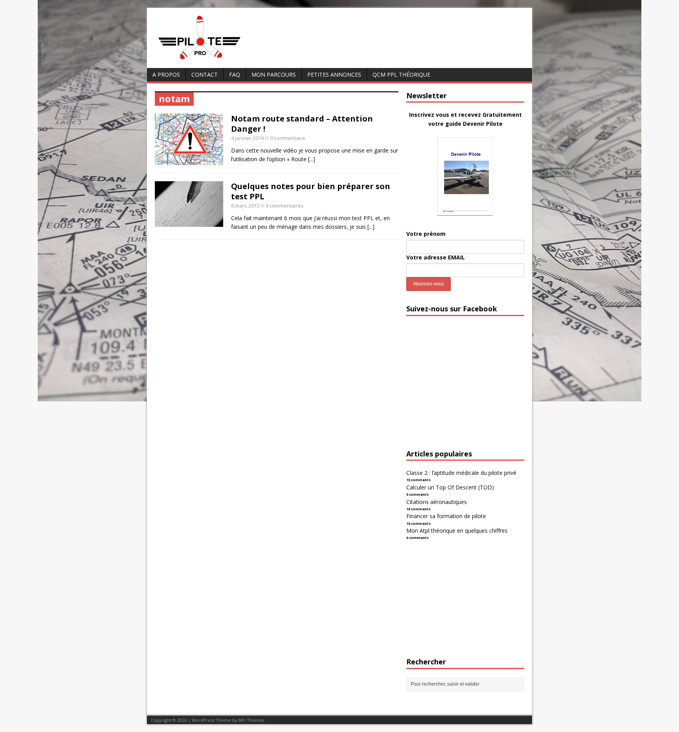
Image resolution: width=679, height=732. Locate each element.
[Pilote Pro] (216, 59)
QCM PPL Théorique (401, 74)
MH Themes (251, 720)
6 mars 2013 (245, 205)
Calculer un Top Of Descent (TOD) (450, 487)
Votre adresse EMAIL (435, 257)
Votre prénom (426, 233)
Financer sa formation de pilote (446, 516)
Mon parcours (273, 74)
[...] (311, 159)
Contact (204, 74)
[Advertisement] (465, 389)
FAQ (234, 74)
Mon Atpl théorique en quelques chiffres (457, 530)
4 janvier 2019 (247, 138)
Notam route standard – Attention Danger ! (302, 123)
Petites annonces (334, 74)
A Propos (166, 74)
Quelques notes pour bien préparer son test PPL (310, 191)
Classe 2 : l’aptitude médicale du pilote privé (461, 472)
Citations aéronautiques (436, 502)
